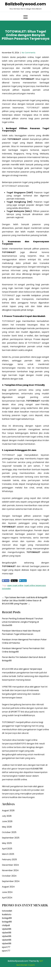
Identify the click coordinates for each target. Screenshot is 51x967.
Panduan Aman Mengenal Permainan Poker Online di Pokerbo (24, 641)
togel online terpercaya (35, 585)
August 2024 (8, 886)
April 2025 (7, 848)
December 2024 (10, 864)
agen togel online (15, 585)
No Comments (28, 52)
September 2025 (10, 837)
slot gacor (35, 686)
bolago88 (7, 918)
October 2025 (9, 832)
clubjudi (6, 925)
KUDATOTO (20, 743)
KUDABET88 (36, 768)
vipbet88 (6, 928)
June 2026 (7, 821)
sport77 (6, 947)
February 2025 (9, 859)
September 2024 (10, 881)
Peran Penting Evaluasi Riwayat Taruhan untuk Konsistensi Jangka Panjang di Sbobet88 (22, 622)
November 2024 (10, 870)
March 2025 (8, 854)
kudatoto (6, 914)
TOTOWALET (8, 722)
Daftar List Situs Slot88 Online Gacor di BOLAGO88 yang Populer (21, 602)
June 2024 (7, 892)
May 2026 (7, 826)
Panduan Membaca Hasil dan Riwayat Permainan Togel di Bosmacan (21, 632)
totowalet (6, 588)
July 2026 (7, 815)
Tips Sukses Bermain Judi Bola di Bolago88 (24, 597)
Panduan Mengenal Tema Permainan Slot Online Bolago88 (23, 650)
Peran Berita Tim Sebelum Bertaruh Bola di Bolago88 (24, 659)
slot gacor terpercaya (30, 668)
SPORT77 (15, 711)
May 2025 (7, 843)
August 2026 (8, 810)
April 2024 (7, 897)
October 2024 (9, 875)
